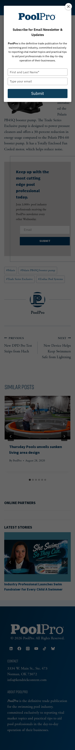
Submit (37, 93)
